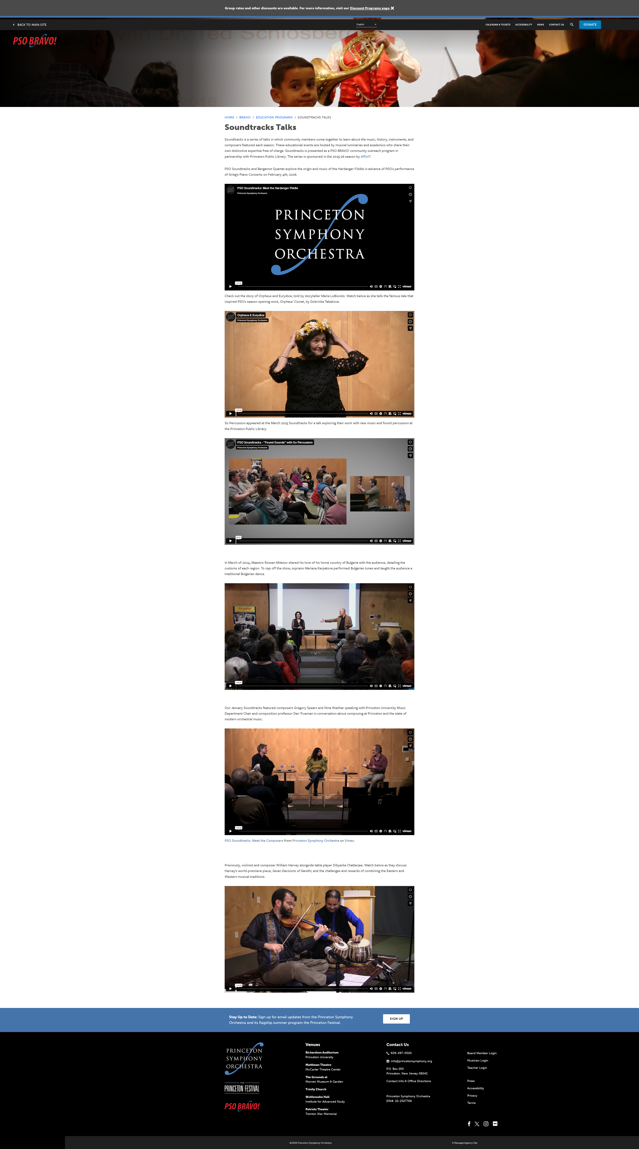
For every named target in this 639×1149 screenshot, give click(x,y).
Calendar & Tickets (498, 24)
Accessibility (523, 24)
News (540, 24)
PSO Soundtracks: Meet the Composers (254, 840)
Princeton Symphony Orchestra (315, 840)
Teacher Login (477, 1068)
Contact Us (556, 24)
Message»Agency (463, 1143)
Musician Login (477, 1060)
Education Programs (274, 117)
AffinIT (365, 156)
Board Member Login (482, 1053)
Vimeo (349, 840)
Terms (471, 1103)
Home (229, 117)
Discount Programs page (370, 7)
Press (471, 1081)
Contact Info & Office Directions (408, 1081)
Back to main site (31, 25)
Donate (590, 24)
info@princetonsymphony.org (411, 1061)
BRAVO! (245, 117)
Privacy (472, 1095)
